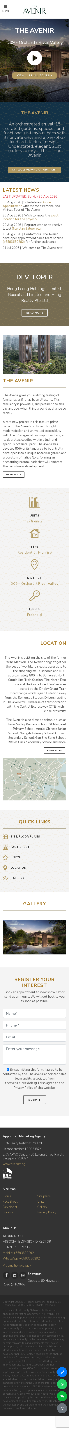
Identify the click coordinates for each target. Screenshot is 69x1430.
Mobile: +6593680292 (18, 1253)
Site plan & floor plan (27, 228)
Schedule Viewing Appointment (34, 169)
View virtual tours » (34, 75)
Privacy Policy (46, 1212)
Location (9, 1212)
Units (40, 1201)
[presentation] (63, 935)
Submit (34, 1100)
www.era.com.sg (14, 1164)
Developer (10, 1207)
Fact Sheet (10, 1201)
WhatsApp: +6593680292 (21, 1258)
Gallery (42, 1207)
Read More (34, 313)
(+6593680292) (14, 242)
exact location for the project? (31, 217)
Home (7, 1196)
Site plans (44, 1196)
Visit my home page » (17, 1265)
